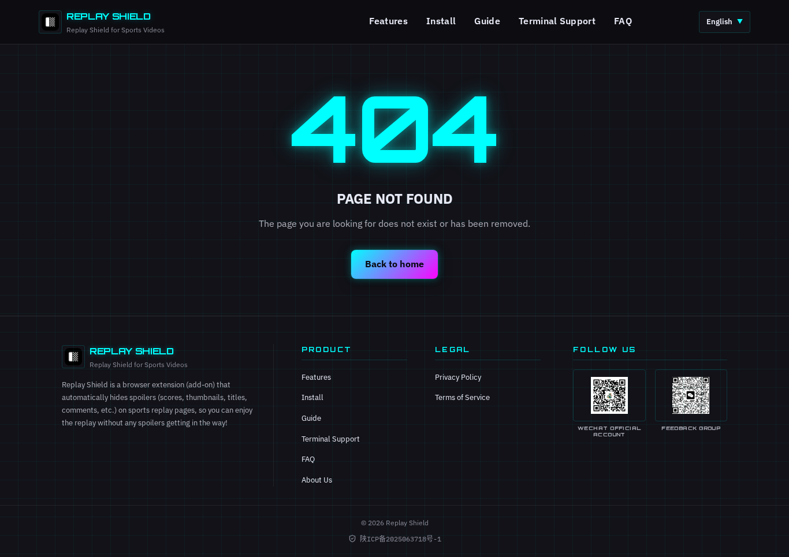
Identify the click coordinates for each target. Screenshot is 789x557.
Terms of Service (462, 397)
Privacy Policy (458, 377)
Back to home (394, 264)
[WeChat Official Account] (609, 395)
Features (388, 21)
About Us (317, 480)
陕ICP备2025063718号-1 (400, 538)
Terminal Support (557, 21)
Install (441, 21)
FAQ (623, 21)
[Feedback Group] (691, 395)
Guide (487, 21)
